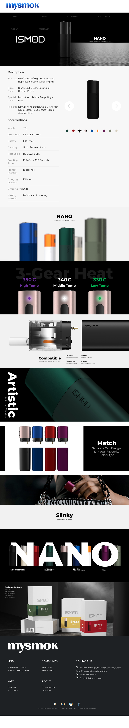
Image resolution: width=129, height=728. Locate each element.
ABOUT (15, 29)
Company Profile (48, 687)
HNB (15, 16)
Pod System (13, 690)
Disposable (12, 687)
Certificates (46, 690)
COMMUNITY (74, 16)
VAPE (44, 16)
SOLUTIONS (103, 16)
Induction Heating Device (18, 670)
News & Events (48, 670)
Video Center (47, 667)
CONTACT (44, 29)
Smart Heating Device (17, 667)
